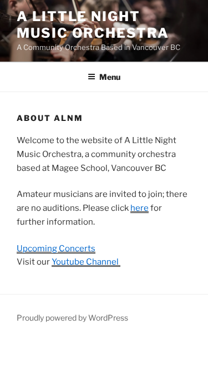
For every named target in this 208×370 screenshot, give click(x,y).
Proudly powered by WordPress (72, 317)
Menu (109, 77)
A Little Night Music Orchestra (93, 24)
